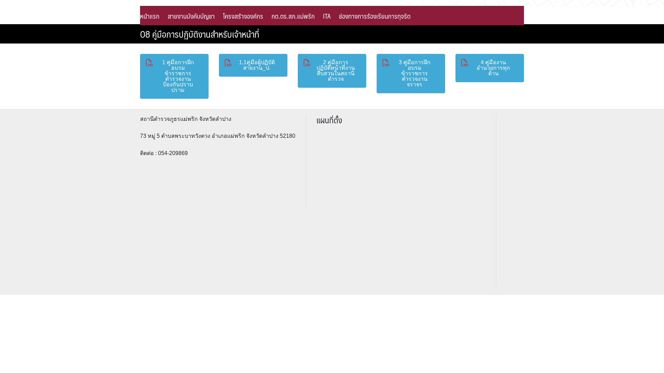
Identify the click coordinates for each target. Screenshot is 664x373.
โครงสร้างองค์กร (243, 15)
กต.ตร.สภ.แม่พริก (293, 15)
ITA (327, 15)
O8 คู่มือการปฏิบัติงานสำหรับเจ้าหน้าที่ (199, 33)
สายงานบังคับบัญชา (191, 15)
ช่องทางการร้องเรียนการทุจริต (375, 15)
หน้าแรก (149, 15)
